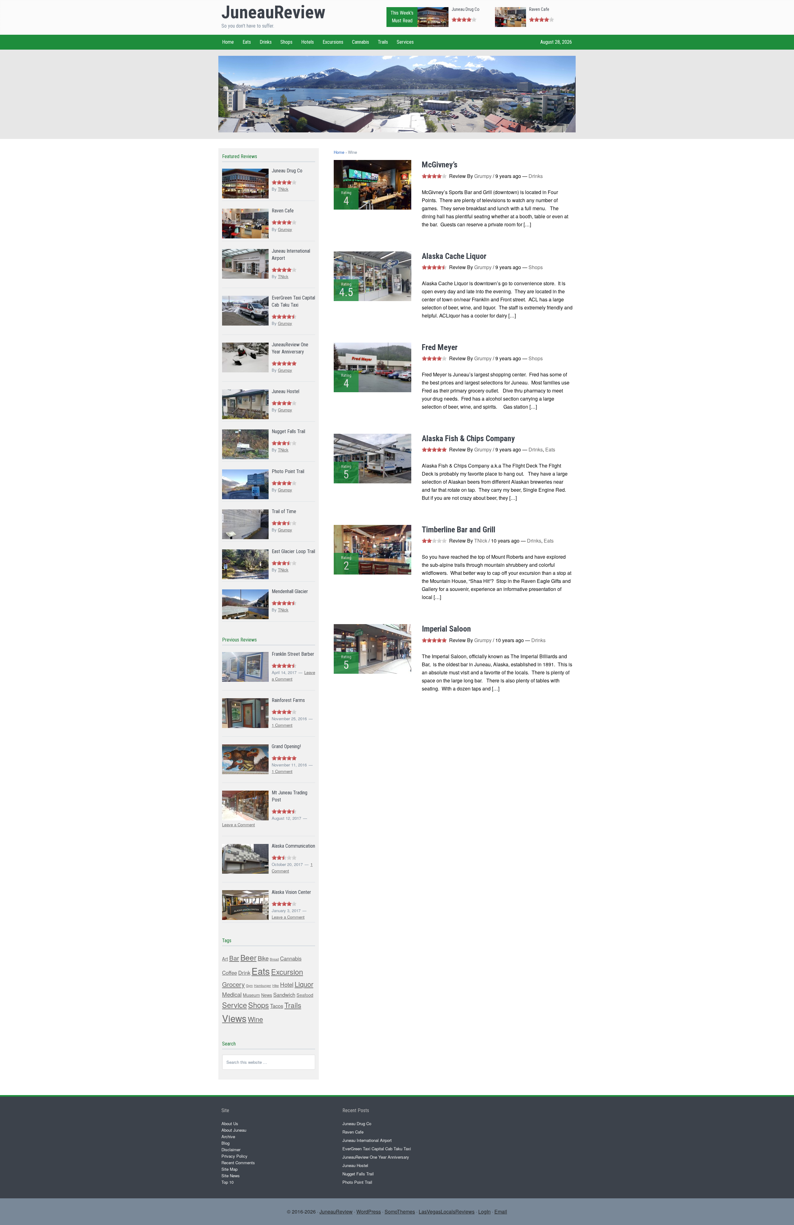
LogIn (484, 1211)
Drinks (536, 176)
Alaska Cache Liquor (454, 256)
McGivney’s (439, 164)
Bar (234, 957)
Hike (275, 985)
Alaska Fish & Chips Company (468, 438)
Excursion (287, 971)
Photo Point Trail (288, 471)
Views (234, 1017)
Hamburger (262, 985)
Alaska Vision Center (291, 892)
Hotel (286, 984)
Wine (255, 1019)
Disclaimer (230, 1149)
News (266, 995)
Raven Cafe (539, 9)
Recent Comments (238, 1162)
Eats (550, 449)
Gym (249, 985)
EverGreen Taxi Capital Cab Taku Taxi (376, 1149)
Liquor (304, 984)
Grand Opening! (286, 746)
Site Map (229, 1169)
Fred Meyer (439, 347)
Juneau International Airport (367, 1140)
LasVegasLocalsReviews (447, 1211)
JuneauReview (273, 12)
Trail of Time (284, 511)
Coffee (229, 972)
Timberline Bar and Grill (458, 529)
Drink (244, 972)
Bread (274, 959)
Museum (251, 995)
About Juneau (233, 1130)
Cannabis (290, 958)
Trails (292, 1005)
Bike (263, 958)
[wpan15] (397, 129)
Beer (248, 957)
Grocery (233, 984)
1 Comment (282, 725)
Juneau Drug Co (466, 9)
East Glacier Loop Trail (293, 551)
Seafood (305, 995)
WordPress (368, 1211)
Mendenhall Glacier (290, 591)
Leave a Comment (238, 825)
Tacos (276, 1006)
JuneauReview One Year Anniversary (375, 1157)
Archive (228, 1136)
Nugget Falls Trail (288, 431)
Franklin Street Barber (293, 654)
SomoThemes (400, 1211)
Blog (225, 1143)
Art (225, 959)
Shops (536, 267)
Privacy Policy (234, 1156)
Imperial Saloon (446, 628)
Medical (232, 994)
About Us (229, 1123)
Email (500, 1211)
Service (234, 1005)
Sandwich (284, 994)
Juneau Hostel (285, 391)
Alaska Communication (293, 846)
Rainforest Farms (288, 700)
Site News (230, 1175)
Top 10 (227, 1182)
